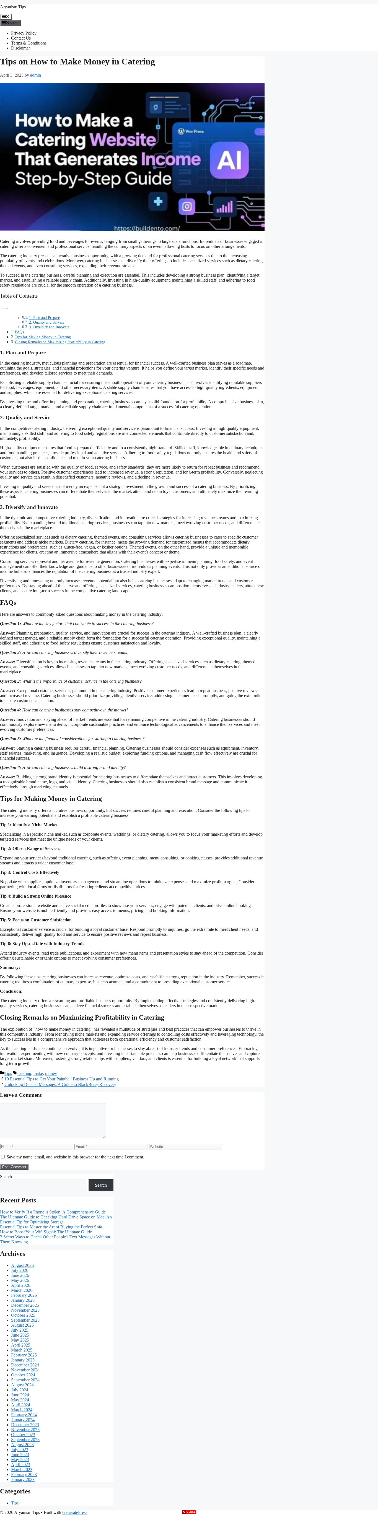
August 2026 (22, 1265)
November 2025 (25, 1310)
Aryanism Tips (13, 6)
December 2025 (25, 1305)
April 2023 (20, 1464)
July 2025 (19, 1330)
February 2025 (24, 1355)
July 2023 (19, 1449)
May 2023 (20, 1459)
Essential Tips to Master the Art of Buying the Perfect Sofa (51, 1227)
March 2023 (21, 1469)
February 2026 (24, 1295)
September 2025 (25, 1320)
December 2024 (25, 1365)
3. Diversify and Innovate (49, 327)
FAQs (19, 332)
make (38, 1073)
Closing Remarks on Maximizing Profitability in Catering (60, 342)
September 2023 (25, 1439)
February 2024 (24, 1414)
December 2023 (25, 1424)
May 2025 (20, 1340)
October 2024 (23, 1375)
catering (24, 1073)
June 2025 (20, 1335)
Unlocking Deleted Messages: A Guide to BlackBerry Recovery (60, 1084)
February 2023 (24, 1474)
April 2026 (20, 1285)
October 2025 (23, 1315)
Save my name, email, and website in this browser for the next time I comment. (75, 1157)
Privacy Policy (24, 33)
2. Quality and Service (46, 322)
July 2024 (19, 1389)
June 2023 (20, 1454)
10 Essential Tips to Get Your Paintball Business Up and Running (61, 1079)
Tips (8, 1073)
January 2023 (23, 1479)
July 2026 (19, 1270)
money (51, 1073)
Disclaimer (20, 48)
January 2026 (23, 1300)
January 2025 (23, 1360)
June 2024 (20, 1394)
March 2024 (21, 1409)
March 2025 (21, 1350)
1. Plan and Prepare (44, 318)
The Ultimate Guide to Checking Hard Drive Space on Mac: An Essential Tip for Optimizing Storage (56, 1219)
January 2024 (23, 1419)
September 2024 (25, 1380)
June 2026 (20, 1275)
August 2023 (22, 1444)
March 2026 (21, 1290)
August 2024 (22, 1385)
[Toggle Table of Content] (4, 308)
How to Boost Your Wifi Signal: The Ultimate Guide (46, 1232)
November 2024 (25, 1370)
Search (6, 1176)
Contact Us (21, 38)
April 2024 (20, 1404)
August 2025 (22, 1325)
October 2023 (23, 1434)
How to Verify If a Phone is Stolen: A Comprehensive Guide (53, 1212)
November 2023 (25, 1429)
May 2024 (20, 1399)
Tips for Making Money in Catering (43, 337)
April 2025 (20, 1345)
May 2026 (20, 1280)
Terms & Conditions (28, 43)
